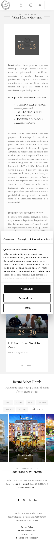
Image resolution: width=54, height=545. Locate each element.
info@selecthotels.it (27, 487)
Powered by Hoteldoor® (27, 537)
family (8, 402)
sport (30, 402)
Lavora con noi (27, 534)
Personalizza (25, 298)
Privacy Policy (27, 527)
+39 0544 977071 (22, 484)
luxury (19, 402)
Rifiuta (27, 307)
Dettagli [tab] (22, 239)
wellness (42, 402)
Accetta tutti (27, 288)
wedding (22, 409)
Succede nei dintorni (27, 530)
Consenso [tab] (8, 239)
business (9, 409)
